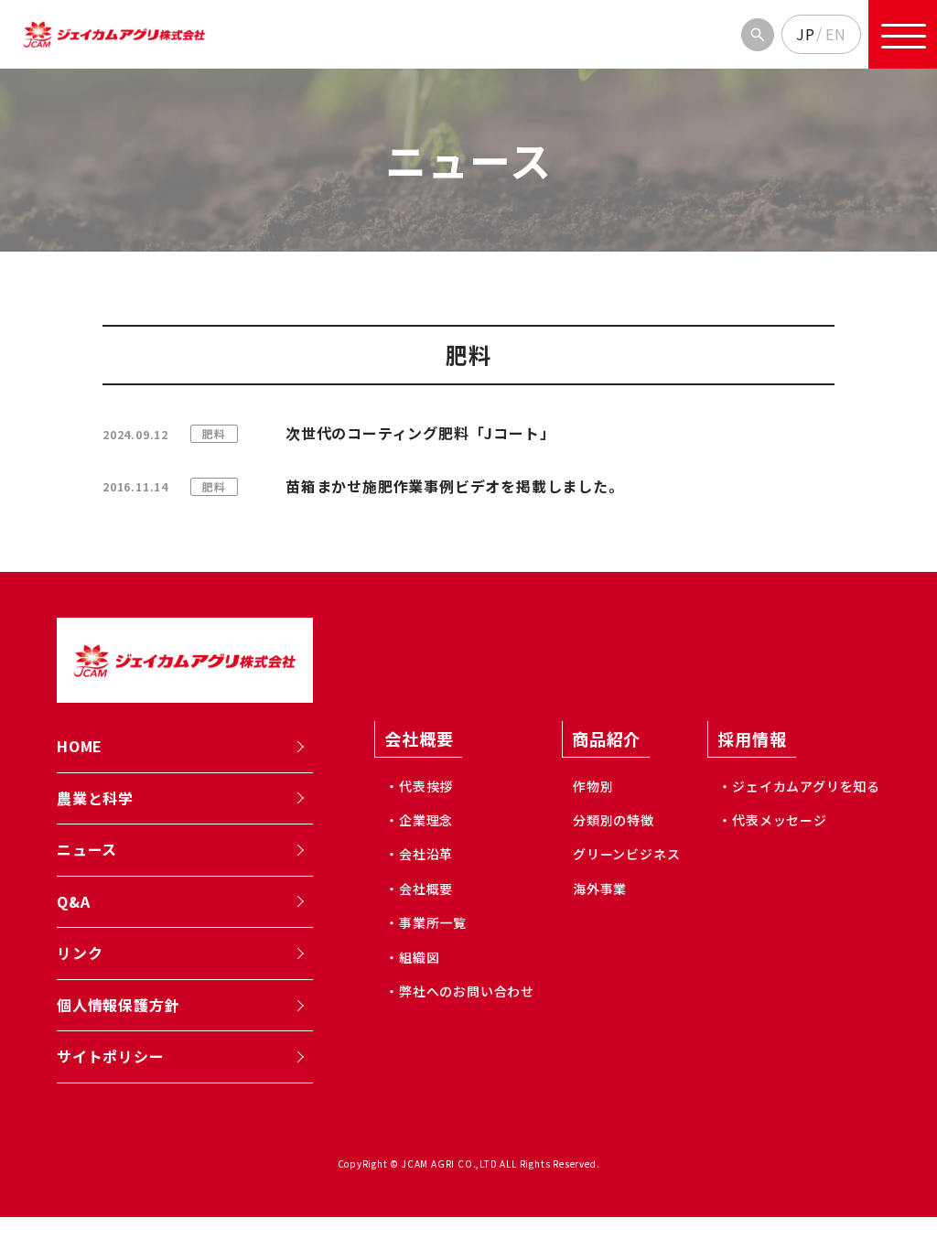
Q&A (73, 901)
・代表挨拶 (419, 786)
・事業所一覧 (426, 922)
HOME (79, 746)
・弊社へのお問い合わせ (459, 991)
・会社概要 (419, 888)
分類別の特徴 (613, 820)
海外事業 (600, 888)
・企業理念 (419, 820)
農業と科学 (95, 798)
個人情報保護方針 (118, 1005)
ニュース (87, 849)
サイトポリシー (111, 1056)
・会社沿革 (419, 854)
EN (835, 34)
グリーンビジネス (626, 854)
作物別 (593, 786)
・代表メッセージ (772, 820)
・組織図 (412, 957)
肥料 (214, 433)
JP (805, 34)
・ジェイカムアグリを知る (799, 786)
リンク (79, 953)
